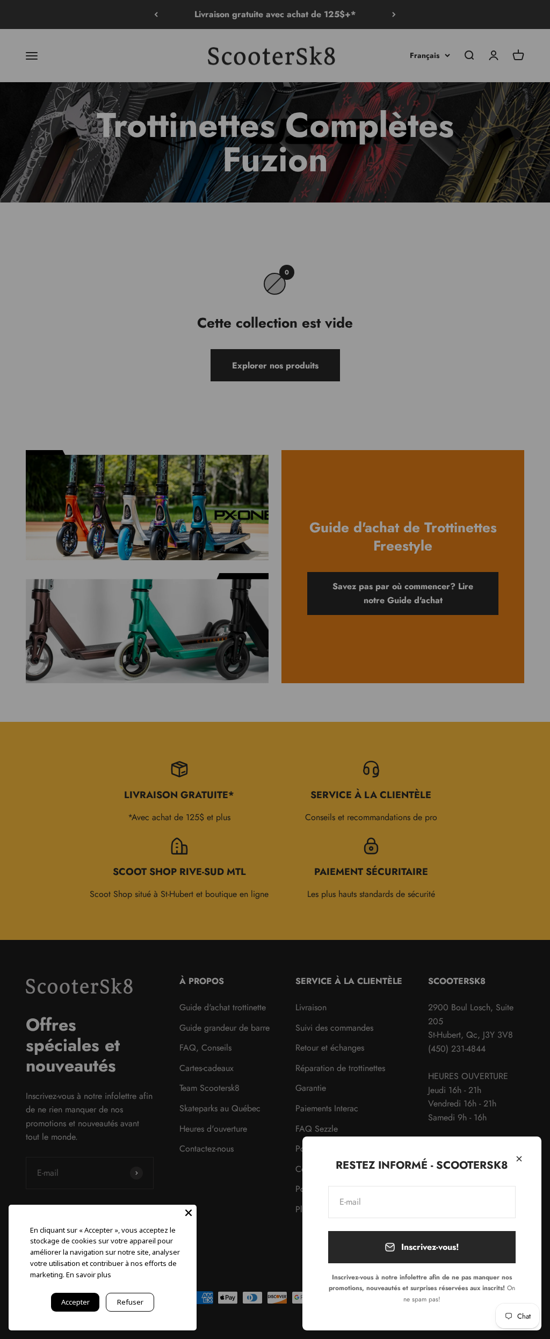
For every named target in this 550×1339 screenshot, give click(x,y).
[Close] (188, 1212)
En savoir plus (88, 1274)
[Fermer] (519, 1159)
